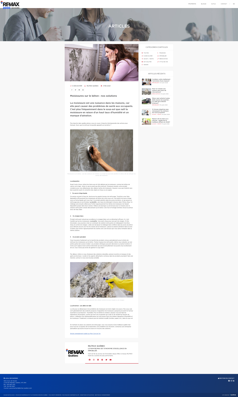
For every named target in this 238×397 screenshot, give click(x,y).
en (234, 4)
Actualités (147, 61)
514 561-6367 (11, 386)
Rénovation (163, 58)
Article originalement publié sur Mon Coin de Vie (85, 333)
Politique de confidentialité (70, 395)
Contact (224, 4)
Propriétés (192, 4)
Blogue (203, 4)
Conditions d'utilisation (87, 395)
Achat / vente (148, 58)
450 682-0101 (11, 384)
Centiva (233, 394)
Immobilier (163, 56)
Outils (213, 4)
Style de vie (163, 61)
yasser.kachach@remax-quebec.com (20, 388)
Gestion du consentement (102, 395)
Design (145, 64)
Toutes (146, 53)
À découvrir (77, 86)
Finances (162, 53)
